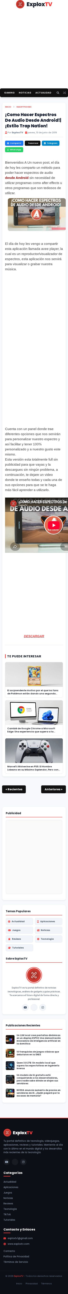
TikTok (7, 1214)
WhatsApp (15, 149)
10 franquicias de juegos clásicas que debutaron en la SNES (38, 1053)
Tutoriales (18, 947)
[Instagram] (42, 1007)
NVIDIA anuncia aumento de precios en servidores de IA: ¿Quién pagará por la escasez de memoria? (39, 1093)
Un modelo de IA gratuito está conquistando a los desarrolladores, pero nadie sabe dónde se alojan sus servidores (37, 1079)
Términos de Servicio (15, 1262)
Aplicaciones (47, 921)
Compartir (15, 143)
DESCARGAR (34, 636)
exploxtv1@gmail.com (20, 1238)
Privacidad (32, 1283)
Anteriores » (53, 789)
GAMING (9, 92)
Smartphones (23, 106)
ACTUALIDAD (43, 92)
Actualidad (18, 921)
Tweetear (33, 143)
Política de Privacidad (16, 1256)
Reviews (16, 938)
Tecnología (47, 938)
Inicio (8, 106)
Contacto (9, 1251)
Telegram (52, 143)
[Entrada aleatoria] (64, 93)
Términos (46, 1283)
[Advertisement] (34, 54)
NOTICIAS (25, 92)
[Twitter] (34, 1007)
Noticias (45, 930)
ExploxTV (18, 1276)
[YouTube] (25, 1007)
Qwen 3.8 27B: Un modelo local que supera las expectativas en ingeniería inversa (38, 1065)
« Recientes (14, 789)
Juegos (16, 930)
